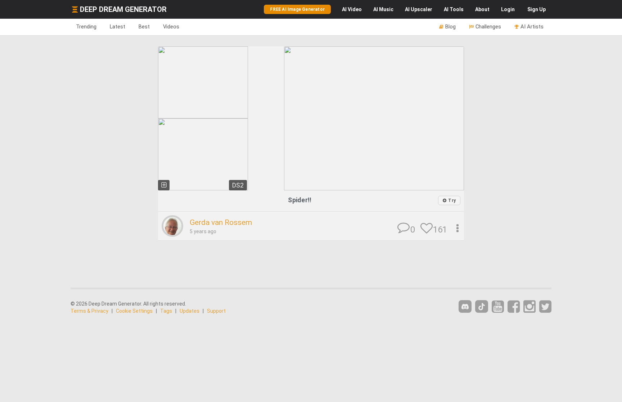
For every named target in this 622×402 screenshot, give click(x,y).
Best (144, 26)
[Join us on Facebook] (514, 306)
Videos (171, 26)
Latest (117, 26)
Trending (86, 26)
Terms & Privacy (89, 311)
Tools (454, 9)
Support (216, 311)
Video (352, 9)
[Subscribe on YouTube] (498, 306)
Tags (166, 311)
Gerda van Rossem (221, 222)
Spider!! (299, 200)
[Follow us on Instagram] (529, 306)
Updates (189, 311)
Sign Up (536, 9)
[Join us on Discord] (465, 306)
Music (383, 9)
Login (508, 9)
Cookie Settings (134, 311)
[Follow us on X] (545, 306)
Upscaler (418, 9)
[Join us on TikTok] (481, 306)
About (482, 9)
